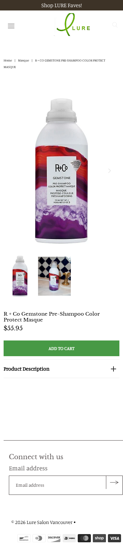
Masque (23, 60)
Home (8, 60)
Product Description (27, 368)
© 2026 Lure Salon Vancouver (41, 522)
